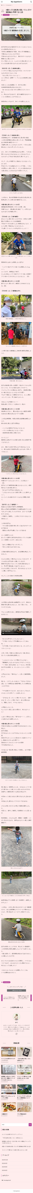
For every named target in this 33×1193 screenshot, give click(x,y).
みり (16, 1022)
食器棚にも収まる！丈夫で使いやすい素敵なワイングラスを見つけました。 (16, 1142)
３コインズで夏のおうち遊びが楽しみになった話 (14, 1150)
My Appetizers (16, 2)
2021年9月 (4, 1163)
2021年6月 (4, 1170)
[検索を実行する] (30, 1124)
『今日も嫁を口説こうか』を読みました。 (13, 1137)
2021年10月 (5, 1159)
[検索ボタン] (31, 2)
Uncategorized (6, 14)
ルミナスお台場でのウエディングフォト (12, 1134)
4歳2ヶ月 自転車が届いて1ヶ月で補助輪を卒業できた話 (16, 1146)
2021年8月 (4, 1166)
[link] (16, 1034)
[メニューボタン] (2, 2)
